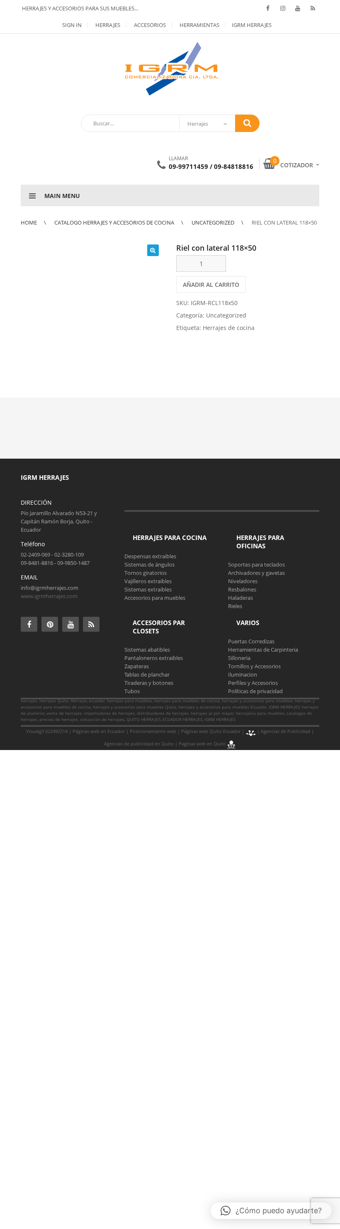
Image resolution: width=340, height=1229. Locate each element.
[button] (153, 250)
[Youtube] (297, 8)
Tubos (132, 691)
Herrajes (107, 25)
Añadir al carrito (211, 284)
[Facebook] (267, 8)
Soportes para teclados (256, 564)
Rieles (235, 606)
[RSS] (312, 8)
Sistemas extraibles (148, 589)
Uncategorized (213, 222)
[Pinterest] (49, 624)
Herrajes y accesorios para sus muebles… (79, 8)
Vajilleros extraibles (148, 581)
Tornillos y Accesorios (254, 666)
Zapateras (136, 666)
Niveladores (242, 581)
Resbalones (242, 589)
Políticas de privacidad (255, 691)
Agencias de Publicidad (285, 731)
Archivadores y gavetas (256, 573)
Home (29, 222)
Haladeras (240, 597)
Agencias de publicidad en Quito (139, 743)
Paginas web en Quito (202, 743)
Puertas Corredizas (251, 641)
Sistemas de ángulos (149, 564)
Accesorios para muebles (154, 597)
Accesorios (149, 25)
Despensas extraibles (150, 556)
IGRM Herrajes (252, 25)
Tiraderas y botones (148, 683)
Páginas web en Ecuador (99, 731)
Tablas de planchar (147, 674)
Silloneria (239, 658)
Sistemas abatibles (147, 649)
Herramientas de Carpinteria (263, 649)
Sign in (72, 25)
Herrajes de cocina (229, 328)
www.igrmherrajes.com (49, 596)
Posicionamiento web (153, 731)
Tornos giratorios (145, 573)
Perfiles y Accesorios (253, 683)
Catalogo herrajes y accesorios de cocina (114, 222)
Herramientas (198, 25)
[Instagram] (282, 8)
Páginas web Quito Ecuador (210, 731)
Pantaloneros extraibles (153, 658)
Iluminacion (242, 674)
